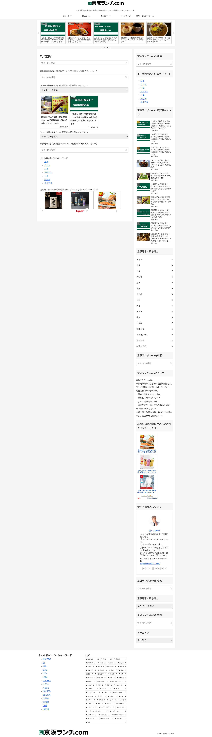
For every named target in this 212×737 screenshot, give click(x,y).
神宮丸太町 (154, 346)
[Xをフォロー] (147, 568)
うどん (47, 165)
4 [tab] (111, 47)
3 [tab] (108, 47)
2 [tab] (104, 47)
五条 (46, 162)
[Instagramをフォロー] (153, 568)
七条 (46, 176)
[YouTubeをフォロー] (156, 568)
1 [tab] (101, 47)
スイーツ (47, 681)
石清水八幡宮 (154, 335)
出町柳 (154, 294)
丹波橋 (47, 180)
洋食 (45, 666)
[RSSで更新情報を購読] (165, 568)
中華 (45, 706)
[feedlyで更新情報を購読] (162, 568)
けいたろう (154, 530)
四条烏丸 (48, 172)
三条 (46, 169)
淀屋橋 (154, 323)
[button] (126, 62)
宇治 (154, 317)
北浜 (154, 300)
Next (174, 33)
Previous (38, 33)
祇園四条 (154, 340)
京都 (154, 288)
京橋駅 (46, 702)
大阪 (154, 306)
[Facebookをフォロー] (150, 568)
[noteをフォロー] (159, 568)
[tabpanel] (53, 33)
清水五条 (48, 183)
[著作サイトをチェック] (143, 568)
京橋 (154, 283)
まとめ (154, 259)
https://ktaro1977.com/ (150, 564)
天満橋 (154, 312)
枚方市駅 (47, 659)
